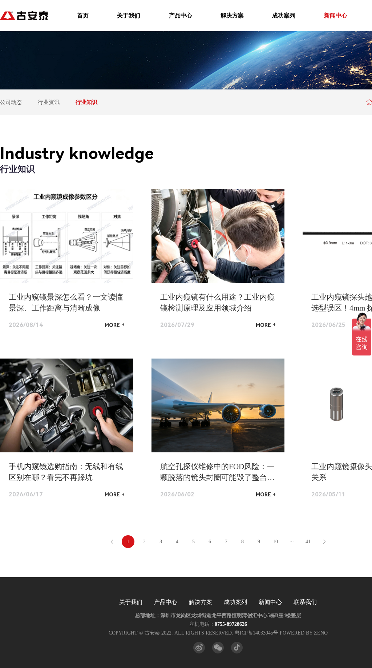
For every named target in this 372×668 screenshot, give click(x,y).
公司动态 (11, 102)
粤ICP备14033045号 (256, 633)
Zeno (321, 633)
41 (308, 541)
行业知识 (86, 102)
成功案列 (283, 15)
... (292, 540)
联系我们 (305, 602)
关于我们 (128, 15)
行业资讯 (49, 102)
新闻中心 (335, 15)
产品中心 (180, 15)
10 (275, 541)
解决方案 (232, 15)
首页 (83, 15)
